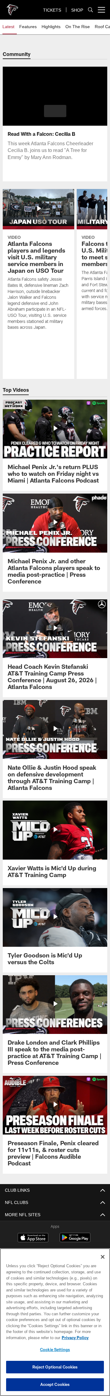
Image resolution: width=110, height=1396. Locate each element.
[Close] (102, 1257)
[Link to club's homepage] (12, 7)
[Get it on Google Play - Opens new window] (75, 1240)
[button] (55, 111)
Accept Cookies (55, 1384)
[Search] (90, 10)
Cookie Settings (55, 1349)
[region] (55, 1322)
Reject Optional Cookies (55, 1367)
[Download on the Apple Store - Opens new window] (33, 1238)
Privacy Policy (26, 1337)
